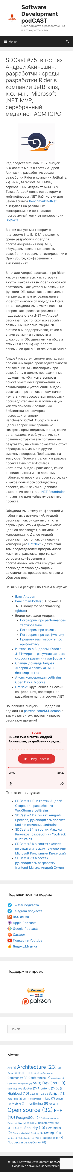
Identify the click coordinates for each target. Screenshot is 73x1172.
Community (17, 1078)
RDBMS (32, 1123)
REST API (15, 1128)
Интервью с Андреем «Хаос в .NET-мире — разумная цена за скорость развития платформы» (40, 653)
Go (59, 1088)
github (21, 611)
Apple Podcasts (24, 923)
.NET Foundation (53, 492)
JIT (26, 1099)
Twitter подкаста (26, 905)
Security (34, 1128)
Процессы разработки (26, 1142)
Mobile (19, 1103)
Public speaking (50, 1118)
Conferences (39, 1078)
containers (58, 1078)
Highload (18, 1093)
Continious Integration (19, 1084)
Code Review (45, 1073)
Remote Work (48, 1122)
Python (12, 1123)
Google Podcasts (26, 929)
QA (22, 1123)
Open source (30, 1110)
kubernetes (37, 1099)
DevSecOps (14, 1089)
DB (37, 1083)
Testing (51, 1133)
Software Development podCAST (39, 14)
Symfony (37, 1133)
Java (34, 1093)
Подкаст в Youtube (27, 940)
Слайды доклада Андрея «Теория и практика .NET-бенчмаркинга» (35, 668)
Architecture (37, 1067)
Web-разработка (49, 1138)
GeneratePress (51, 1166)
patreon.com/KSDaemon (42, 711)
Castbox (19, 934)
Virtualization (26, 1138)
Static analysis (21, 1133)
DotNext (12, 220)
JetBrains (14, 1098)
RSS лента (21, 917)
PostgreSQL (28, 1118)
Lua (50, 1098)
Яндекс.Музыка (25, 946)
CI (33, 1073)
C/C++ (24, 1073)
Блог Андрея (25, 596)
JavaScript (53, 1093)
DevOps (54, 1083)
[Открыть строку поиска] (67, 41)
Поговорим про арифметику (42, 635)
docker (30, 1088)
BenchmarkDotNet (43, 201)
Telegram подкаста (27, 911)
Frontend (46, 1088)
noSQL (54, 1104)
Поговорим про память (38, 630)
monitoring (37, 1103)
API (11, 1067)
